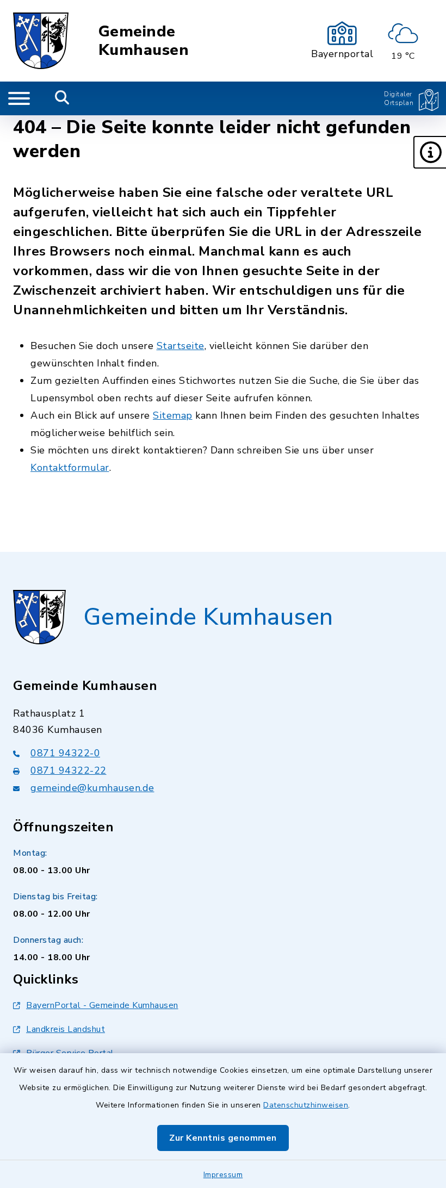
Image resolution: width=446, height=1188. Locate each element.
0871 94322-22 (68, 770)
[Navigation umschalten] (19, 98)
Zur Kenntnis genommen (223, 1138)
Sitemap (173, 415)
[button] (429, 152)
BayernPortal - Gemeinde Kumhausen (102, 1005)
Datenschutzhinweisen (305, 1105)
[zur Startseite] (41, 40)
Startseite (181, 345)
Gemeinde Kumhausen (143, 41)
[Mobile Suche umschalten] (62, 98)
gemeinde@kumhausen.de (92, 787)
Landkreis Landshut (65, 1029)
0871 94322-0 (65, 753)
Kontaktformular (69, 467)
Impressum (223, 1175)
